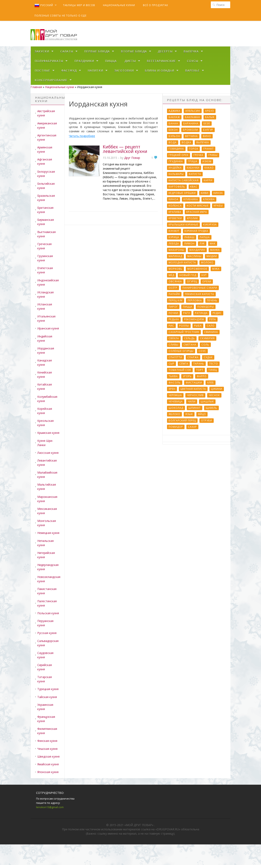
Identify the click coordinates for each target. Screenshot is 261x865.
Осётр (173, 287)
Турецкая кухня (48, 689)
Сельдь (189, 338)
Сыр (171, 363)
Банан (173, 123)
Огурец (192, 281)
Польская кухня (48, 613)
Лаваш (189, 237)
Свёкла (174, 338)
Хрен (172, 389)
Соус (202, 351)
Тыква (173, 376)
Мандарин (197, 250)
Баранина (190, 123)
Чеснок (214, 395)
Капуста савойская (184, 180)
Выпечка (191, 51)
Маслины (194, 256)
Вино (207, 136)
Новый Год (187, 275)
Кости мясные (198, 205)
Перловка (195, 300)
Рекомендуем (194, 319)
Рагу (186, 313)
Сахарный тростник (184, 332)
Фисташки (194, 382)
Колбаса (175, 205)
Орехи (206, 281)
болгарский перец (182, 420)
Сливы (173, 344)
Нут (204, 275)
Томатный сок (180, 370)
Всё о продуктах (155, 5)
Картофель (177, 186)
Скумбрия (207, 338)
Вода (173, 142)
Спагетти (175, 357)
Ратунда (201, 313)
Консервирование (51, 80)
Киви (204, 193)
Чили (192, 401)
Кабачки (193, 167)
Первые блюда (97, 51)
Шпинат (194, 408)
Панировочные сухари (199, 287)
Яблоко (174, 414)
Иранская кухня (48, 328)
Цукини (216, 389)
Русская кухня (46, 633)
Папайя (174, 294)
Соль (205, 344)
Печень (212, 300)
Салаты (66, 51)
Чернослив (195, 395)
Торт (199, 370)
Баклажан (192, 117)
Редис (217, 313)
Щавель (211, 408)
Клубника (191, 199)
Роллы (184, 325)
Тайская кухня (47, 697)
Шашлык (207, 401)
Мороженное (197, 269)
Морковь (175, 269)
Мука (216, 269)
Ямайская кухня (48, 764)
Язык (189, 414)
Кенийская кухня (44, 374)
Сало (211, 325)
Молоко (207, 262)
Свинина (211, 332)
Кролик (192, 218)
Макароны (176, 250)
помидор (176, 427)
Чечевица (176, 401)
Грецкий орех (178, 155)
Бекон (173, 129)
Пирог (173, 306)
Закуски (42, 51)
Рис (171, 325)
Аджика (174, 111)
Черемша (175, 395)
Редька (174, 319)
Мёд (171, 275)
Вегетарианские (161, 61)
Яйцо (202, 414)
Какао (209, 167)
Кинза (218, 193)
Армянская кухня (44, 149)
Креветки (175, 218)
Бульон (174, 136)
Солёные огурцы (181, 351)
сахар (192, 427)
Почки (173, 313)
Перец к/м (175, 300)
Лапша (205, 237)
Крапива (175, 212)
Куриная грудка (196, 231)
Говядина (176, 148)
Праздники (84, 61)
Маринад (175, 256)
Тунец (212, 370)
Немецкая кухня (48, 533)
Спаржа (193, 357)
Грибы (213, 155)
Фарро (202, 376)
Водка (186, 142)
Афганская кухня (44, 161)
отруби (206, 420)
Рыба (198, 325)
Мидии (212, 256)
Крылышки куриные (183, 224)
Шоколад (176, 408)
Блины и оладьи (159, 70)
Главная (36, 87)
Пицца (111, 61)
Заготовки (124, 70)
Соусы (192, 61)
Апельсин (192, 111)
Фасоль (175, 382)
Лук (202, 243)
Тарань (198, 363)
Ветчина (191, 136)
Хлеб (210, 382)
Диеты (130, 61)
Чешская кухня (47, 749)
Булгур (208, 129)
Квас (193, 186)
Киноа (173, 199)
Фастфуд (69, 70)
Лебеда (174, 243)
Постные (42, 70)
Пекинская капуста (199, 294)
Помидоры (205, 306)
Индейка (175, 167)
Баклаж (174, 117)
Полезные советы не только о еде (60, 15)
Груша (192, 161)
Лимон (189, 243)
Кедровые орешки (182, 193)
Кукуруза (210, 224)
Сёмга (183, 363)
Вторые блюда (134, 51)
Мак (213, 243)
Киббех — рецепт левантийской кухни (125, 149)
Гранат (208, 148)
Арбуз (209, 111)
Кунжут (174, 231)
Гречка (198, 155)
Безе (206, 123)
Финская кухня (47, 741)
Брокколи (190, 129)
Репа (212, 319)
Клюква (209, 199)
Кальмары (176, 174)
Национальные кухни (119, 5)
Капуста (195, 174)
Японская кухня (48, 772)
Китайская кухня (44, 386)
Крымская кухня (48, 433)
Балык (210, 117)
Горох (193, 148)
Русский (46, 5)
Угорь (187, 376)
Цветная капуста (193, 389)
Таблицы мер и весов (79, 5)
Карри (208, 180)
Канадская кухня (44, 362)
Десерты (165, 51)
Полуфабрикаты (49, 61)
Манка (215, 250)
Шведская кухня (48, 756)
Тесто (213, 363)
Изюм (206, 161)
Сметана (190, 344)
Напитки (95, 70)
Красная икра (196, 212)
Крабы (218, 205)
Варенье (192, 70)
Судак (208, 357)
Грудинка (176, 161)
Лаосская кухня (48, 453)
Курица (174, 237)
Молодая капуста (182, 262)
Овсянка (175, 281)
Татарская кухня (44, 679)
